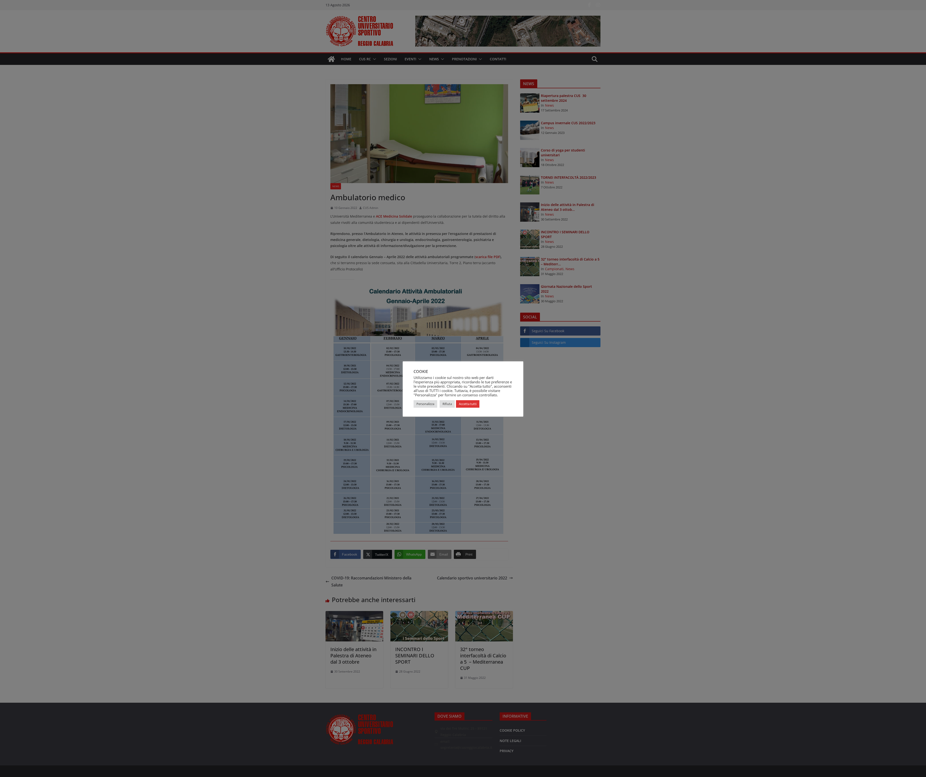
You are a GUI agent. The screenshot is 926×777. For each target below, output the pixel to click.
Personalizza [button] (425, 404)
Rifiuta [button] (447, 404)
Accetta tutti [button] (468, 404)
